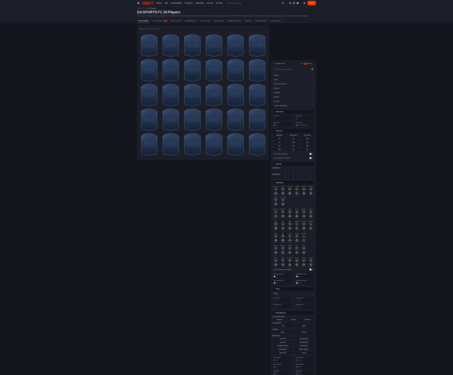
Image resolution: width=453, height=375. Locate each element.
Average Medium (282, 346)
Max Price (299, 123)
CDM (279, 149)
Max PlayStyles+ (301, 280)
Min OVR (276, 116)
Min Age (276, 371)
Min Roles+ (277, 298)
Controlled (307, 319)
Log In (312, 3)
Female (303, 332)
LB (279, 146)
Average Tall (304, 346)
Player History (261, 21)
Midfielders (293, 135)
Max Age (299, 371)
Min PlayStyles (279, 274)
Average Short (303, 342)
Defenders (307, 135)
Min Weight (277, 364)
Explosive (279, 319)
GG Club (219, 3)
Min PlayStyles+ (279, 280)
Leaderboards (191, 21)
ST (293, 139)
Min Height (277, 358)
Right (304, 326)
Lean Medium (303, 339)
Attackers (279, 135)
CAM (293, 142)
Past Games (275, 21)
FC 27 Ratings (159, 21)
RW (307, 139)
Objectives (200, 3)
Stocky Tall (283, 353)
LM (279, 142)
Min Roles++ (278, 304)
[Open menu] (138, 3)
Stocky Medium (304, 349)
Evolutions (189, 3)
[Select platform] (304, 3)
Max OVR (299, 116)
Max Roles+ (300, 298)
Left (282, 326)
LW (279, 139)
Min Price (277, 123)
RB (307, 146)
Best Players (176, 21)
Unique (303, 353)
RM (307, 142)
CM (293, 146)
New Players (218, 21)
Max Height (300, 358)
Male (282, 332)
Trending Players (234, 21)
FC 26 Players (151, 8)
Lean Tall (283, 342)
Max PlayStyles (301, 274)
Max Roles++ (300, 304)
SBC (166, 3)
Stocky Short (283, 349)
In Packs (248, 21)
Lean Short (282, 339)
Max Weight (300, 364)
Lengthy (293, 319)
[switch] (311, 154)
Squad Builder (176, 3)
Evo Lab (210, 3)
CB (293, 149)
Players (159, 3)
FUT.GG (140, 8)
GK (307, 149)
